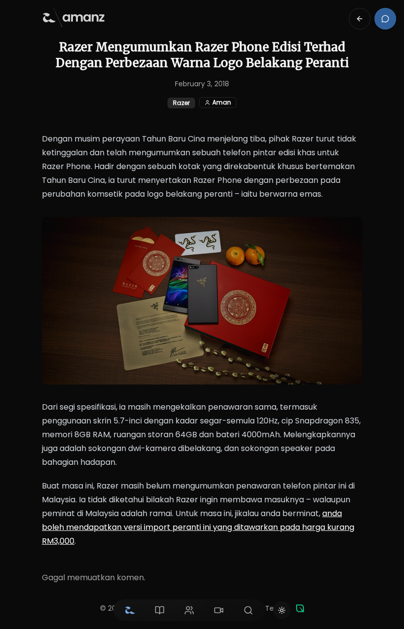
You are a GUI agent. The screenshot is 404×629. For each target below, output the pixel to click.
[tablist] (189, 610)
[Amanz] (300, 608)
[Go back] (359, 19)
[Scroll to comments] (385, 19)
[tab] (130, 610)
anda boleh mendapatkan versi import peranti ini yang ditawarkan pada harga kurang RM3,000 (198, 527)
